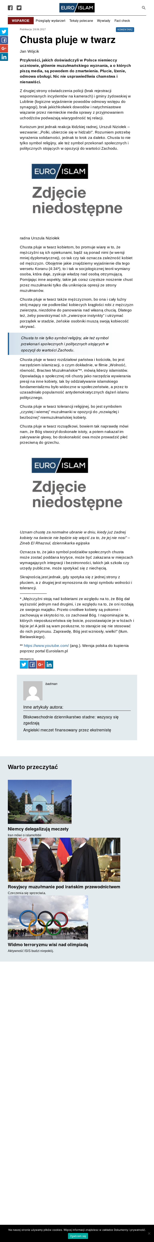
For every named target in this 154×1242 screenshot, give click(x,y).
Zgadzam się (78, 1236)
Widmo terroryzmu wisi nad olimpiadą (48, 944)
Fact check (122, 20)
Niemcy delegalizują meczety (38, 828)
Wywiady (103, 20)
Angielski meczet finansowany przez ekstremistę (67, 730)
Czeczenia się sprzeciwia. (27, 893)
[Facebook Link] (10, 7)
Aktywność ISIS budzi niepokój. (31, 951)
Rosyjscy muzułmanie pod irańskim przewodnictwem (64, 886)
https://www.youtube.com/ (46, 646)
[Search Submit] (143, 7)
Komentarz (125, 29)
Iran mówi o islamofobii (25, 835)
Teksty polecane (81, 20)
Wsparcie (21, 20)
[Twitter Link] (19, 7)
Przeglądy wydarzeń (51, 20)
